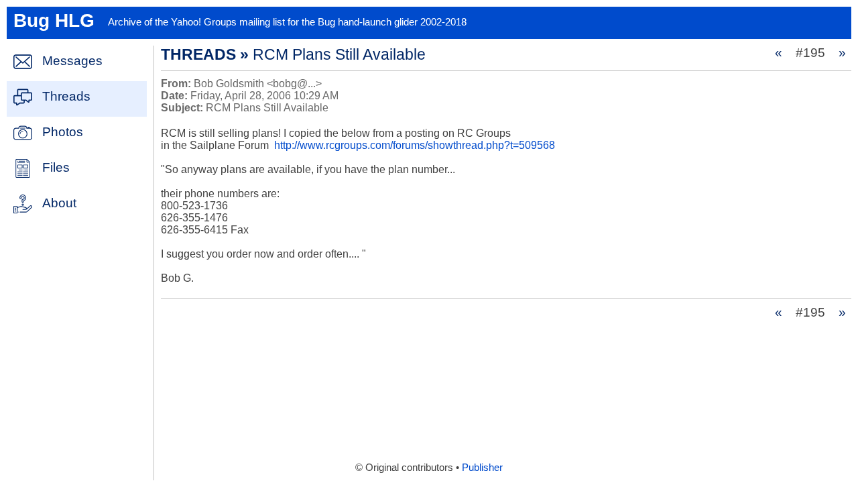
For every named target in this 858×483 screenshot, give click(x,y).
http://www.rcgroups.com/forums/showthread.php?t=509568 (414, 145)
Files (56, 167)
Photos (62, 132)
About (59, 203)
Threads (66, 96)
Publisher (482, 467)
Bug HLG (54, 20)
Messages (72, 61)
